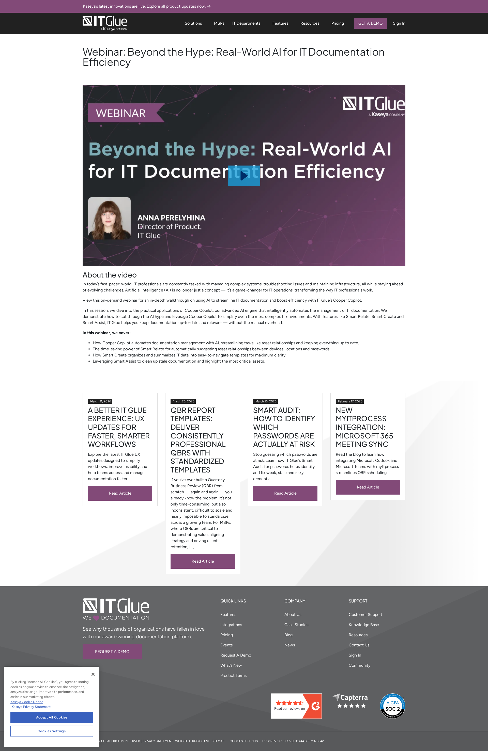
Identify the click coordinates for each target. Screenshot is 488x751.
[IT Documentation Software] (105, 23)
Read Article (120, 493)
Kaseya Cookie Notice (26, 702)
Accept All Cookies (52, 717)
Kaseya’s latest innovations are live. (144, 6)
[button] (244, 176)
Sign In (399, 23)
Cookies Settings (52, 731)
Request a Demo (112, 651)
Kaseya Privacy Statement (31, 707)
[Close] (93, 674)
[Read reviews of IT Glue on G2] (299, 706)
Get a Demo (370, 23)
